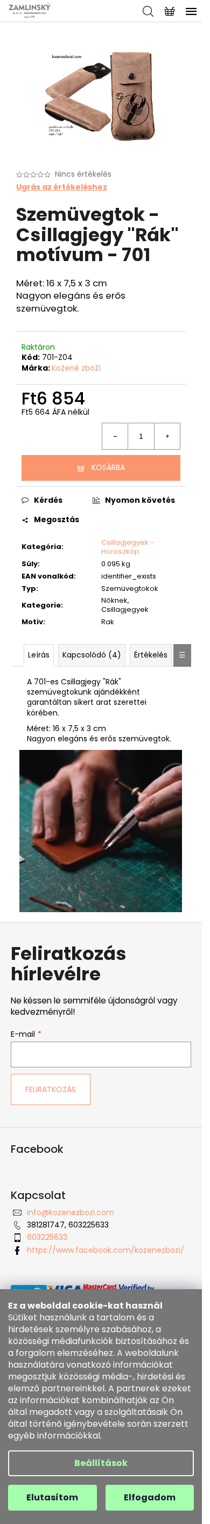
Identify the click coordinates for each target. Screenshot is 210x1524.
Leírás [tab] (39, 654)
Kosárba (108, 467)
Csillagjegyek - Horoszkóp (127, 547)
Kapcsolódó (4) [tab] (91, 654)
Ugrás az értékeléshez (61, 187)
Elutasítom (52, 1497)
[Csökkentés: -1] (115, 436)
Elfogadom (150, 1497)
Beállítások (101, 1463)
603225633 (47, 1237)
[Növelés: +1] (167, 436)
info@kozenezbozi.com (70, 1212)
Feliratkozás (50, 1089)
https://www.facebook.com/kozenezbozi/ (105, 1250)
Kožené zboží (76, 368)
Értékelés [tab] (150, 654)
